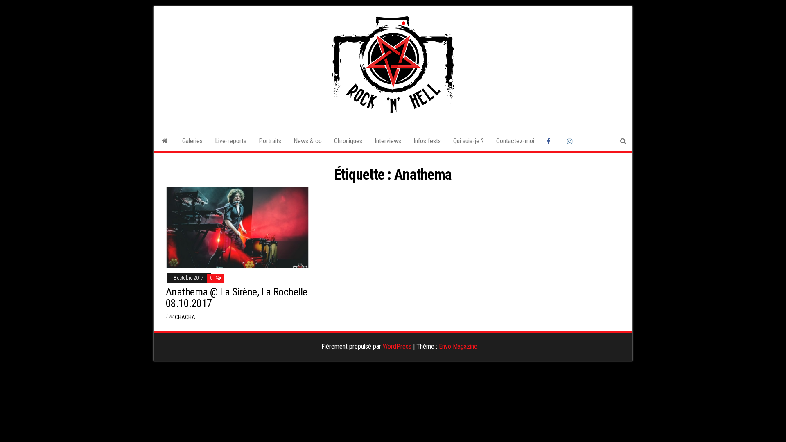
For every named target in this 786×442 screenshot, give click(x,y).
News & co (308, 141)
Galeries (192, 141)
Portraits (270, 141)
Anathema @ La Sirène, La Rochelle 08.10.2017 (236, 298)
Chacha (185, 317)
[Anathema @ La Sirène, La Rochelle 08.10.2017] (237, 227)
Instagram (571, 141)
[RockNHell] (165, 141)
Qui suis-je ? (468, 141)
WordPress (397, 346)
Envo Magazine (458, 346)
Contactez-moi (515, 141)
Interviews (388, 141)
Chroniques (348, 141)
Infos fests (427, 141)
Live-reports (230, 141)
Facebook (550, 141)
